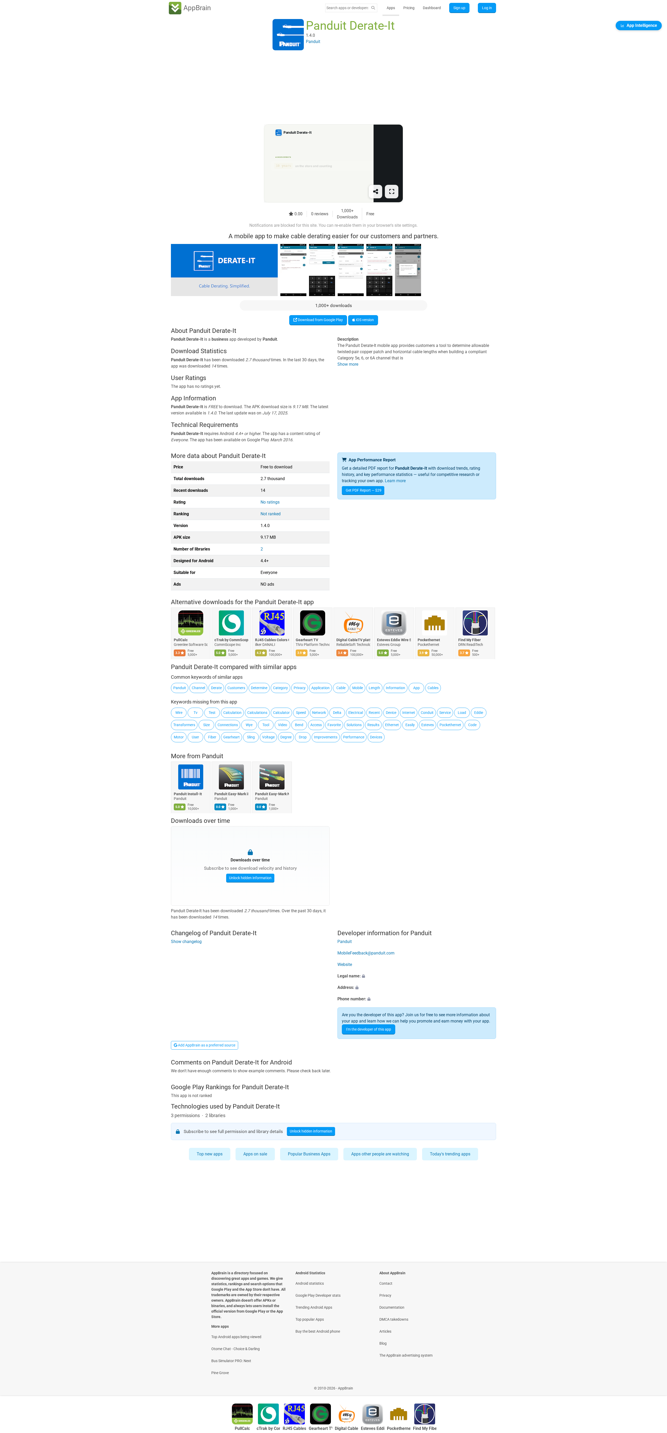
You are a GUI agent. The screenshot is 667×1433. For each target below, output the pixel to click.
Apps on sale (255, 1154)
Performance (353, 737)
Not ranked (271, 513)
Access (316, 725)
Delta (337, 713)
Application (320, 688)
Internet (408, 713)
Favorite (334, 725)
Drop (303, 737)
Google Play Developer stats (318, 1295)
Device (391, 713)
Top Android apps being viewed (236, 1337)
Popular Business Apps (309, 1154)
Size (206, 725)
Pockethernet (429, 640)
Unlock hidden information (250, 878)
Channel (198, 688)
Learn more (395, 480)
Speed (301, 713)
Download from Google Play (320, 320)
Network (319, 713)
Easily (410, 725)
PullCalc (181, 640)
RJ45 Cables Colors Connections (272, 640)
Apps (391, 8)
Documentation (391, 1307)
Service (445, 713)
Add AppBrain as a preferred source (206, 1045)
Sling (251, 737)
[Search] (373, 8)
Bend (299, 725)
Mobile (357, 688)
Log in (487, 8)
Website (344, 964)
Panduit (179, 688)
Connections (228, 725)
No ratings (270, 502)
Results (373, 725)
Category (280, 688)
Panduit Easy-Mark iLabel (231, 794)
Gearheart (231, 737)
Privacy (300, 688)
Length (374, 688)
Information (395, 688)
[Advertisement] (327, 87)
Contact (385, 1283)
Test (212, 713)
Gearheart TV (307, 640)
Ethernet (392, 725)
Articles (385, 1331)
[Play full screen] (391, 191)
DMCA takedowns (393, 1319)
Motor (179, 737)
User (195, 737)
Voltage (268, 737)
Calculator (281, 713)
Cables (433, 688)
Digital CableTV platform (353, 640)
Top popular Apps (309, 1319)
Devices (376, 737)
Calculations (257, 713)
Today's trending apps (450, 1154)
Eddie (478, 713)
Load (462, 713)
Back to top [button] (654, 1385)
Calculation (232, 713)
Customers (236, 688)
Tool (265, 725)
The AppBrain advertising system (406, 1355)
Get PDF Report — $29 (363, 490)
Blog (383, 1343)
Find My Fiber (469, 640)
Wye (249, 725)
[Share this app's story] (375, 191)
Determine (259, 688)
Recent (374, 713)
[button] (416, 976)
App (416, 688)
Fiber (212, 737)
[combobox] (347, 8)
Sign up (459, 8)
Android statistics (309, 1283)
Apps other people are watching (380, 1154)
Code (472, 725)
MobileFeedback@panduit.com (365, 953)
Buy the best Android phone (317, 1331)
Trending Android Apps (313, 1307)
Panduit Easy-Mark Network (272, 794)
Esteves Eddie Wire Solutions (394, 640)
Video (282, 725)
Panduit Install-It (188, 794)
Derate (216, 688)
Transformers (184, 725)
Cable (340, 688)
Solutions (354, 725)
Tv (195, 713)
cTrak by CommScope (231, 640)
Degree (286, 737)
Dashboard (432, 8)
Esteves (427, 725)
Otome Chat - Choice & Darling (235, 1349)
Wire (178, 713)
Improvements (325, 737)
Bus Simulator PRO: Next (231, 1361)
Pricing (409, 8)
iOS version (364, 320)
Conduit (427, 713)
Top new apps (210, 1154)
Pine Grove (220, 1373)
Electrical (355, 713)
